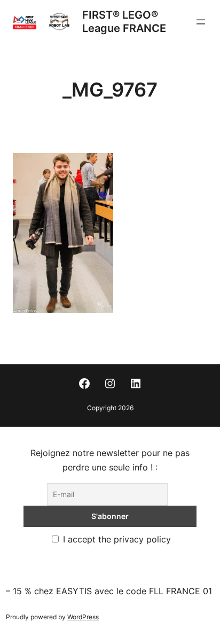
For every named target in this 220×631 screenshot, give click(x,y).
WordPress (83, 617)
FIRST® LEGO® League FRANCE (124, 22)
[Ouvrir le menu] (200, 21)
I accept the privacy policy (115, 539)
